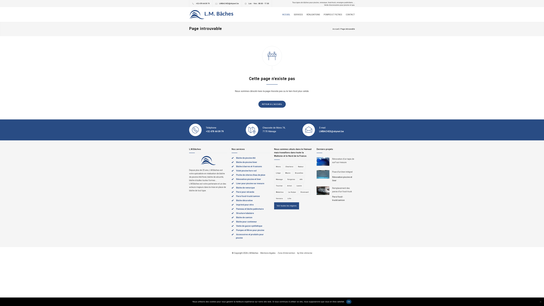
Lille (289, 198)
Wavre (287, 173)
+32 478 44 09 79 (203, 3)
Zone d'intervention (286, 253)
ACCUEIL (286, 14)
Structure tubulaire (245, 213)
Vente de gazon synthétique (249, 226)
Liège (278, 173)
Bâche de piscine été (245, 158)
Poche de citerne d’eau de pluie (250, 175)
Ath (301, 179)
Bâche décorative (244, 200)
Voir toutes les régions (287, 206)
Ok (349, 301)
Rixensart (305, 192)
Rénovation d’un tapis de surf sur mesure (343, 160)
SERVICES (298, 14)
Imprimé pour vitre (245, 205)
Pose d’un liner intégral (342, 172)
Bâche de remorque (245, 188)
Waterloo (280, 192)
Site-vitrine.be (306, 253)
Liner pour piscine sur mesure (250, 183)
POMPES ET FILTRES (333, 14)
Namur (301, 167)
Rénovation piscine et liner (248, 179)
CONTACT (350, 14)
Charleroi (289, 167)
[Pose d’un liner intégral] (323, 174)
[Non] (540, 301)
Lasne (299, 186)
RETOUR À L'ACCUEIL (272, 104)
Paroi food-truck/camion (248, 196)
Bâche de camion (244, 217)
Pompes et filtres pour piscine (250, 230)
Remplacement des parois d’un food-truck (342, 190)
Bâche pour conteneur (246, 222)
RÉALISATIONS (313, 14)
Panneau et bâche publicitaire (250, 209)
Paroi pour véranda (245, 192)
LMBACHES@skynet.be (229, 3)
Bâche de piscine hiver (246, 162)
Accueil (335, 29)
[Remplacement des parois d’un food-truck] (323, 190)
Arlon (289, 186)
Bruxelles (299, 173)
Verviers (279, 198)
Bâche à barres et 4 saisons (249, 166)
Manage (279, 179)
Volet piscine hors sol (246, 171)
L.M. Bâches (218, 14)
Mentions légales (268, 253)
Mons (278, 167)
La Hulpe (292, 192)
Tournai (279, 186)
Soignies (291, 179)
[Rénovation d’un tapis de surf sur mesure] (323, 161)
